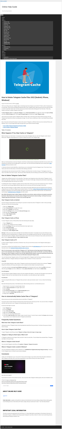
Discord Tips (6, 39)
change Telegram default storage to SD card (42, 189)
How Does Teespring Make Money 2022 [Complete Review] (14, 383)
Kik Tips (5, 41)
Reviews (3, 52)
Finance (3, 54)
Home (3, 17)
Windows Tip (6, 32)
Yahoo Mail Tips (7, 27)
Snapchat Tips (7, 35)
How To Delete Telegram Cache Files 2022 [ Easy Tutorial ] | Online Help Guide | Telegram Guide (24, 159)
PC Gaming (6, 48)
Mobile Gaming (7, 46)
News (3, 51)
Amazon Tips (6, 21)
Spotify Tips (6, 36)
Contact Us (6, 57)
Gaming (3, 45)
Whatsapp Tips (7, 43)
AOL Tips (5, 30)
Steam (5, 49)
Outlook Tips (6, 29)
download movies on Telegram (14, 192)
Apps (3, 18)
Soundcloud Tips (7, 38)
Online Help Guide (9, 7)
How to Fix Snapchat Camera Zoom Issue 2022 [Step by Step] (14, 381)
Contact (3, 55)
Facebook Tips (7, 23)
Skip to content (3, 1)
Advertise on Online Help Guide (10, 58)
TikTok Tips (6, 33)
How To (3, 20)
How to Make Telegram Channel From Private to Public (14, 125)
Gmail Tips (6, 24)
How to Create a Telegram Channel (10, 127)
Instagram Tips (7, 26)
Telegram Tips (7, 42)
